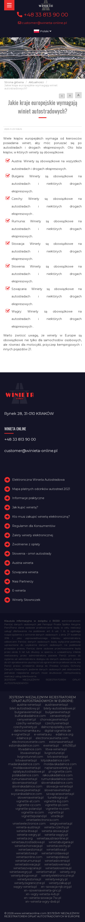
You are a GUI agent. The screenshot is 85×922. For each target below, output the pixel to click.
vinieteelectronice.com (29, 823)
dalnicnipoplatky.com (56, 727)
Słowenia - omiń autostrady (31, 553)
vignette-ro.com (57, 809)
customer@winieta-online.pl (44, 23)
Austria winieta (22, 563)
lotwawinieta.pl (26, 760)
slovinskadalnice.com (27, 786)
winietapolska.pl (57, 857)
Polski (44, 31)
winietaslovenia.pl (57, 861)
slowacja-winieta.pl (59, 786)
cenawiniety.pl (60, 716)
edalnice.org (64, 734)
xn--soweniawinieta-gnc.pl (42, 890)
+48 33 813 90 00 (45, 14)
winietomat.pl (46, 872)
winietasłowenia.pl (58, 868)
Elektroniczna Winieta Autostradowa (38, 480)
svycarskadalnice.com (26, 794)
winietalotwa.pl (26, 853)
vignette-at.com (28, 801)
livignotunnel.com (30, 757)
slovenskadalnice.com (57, 783)
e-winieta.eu (43, 734)
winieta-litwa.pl (27, 831)
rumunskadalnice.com (57, 779)
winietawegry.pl (20, 872)
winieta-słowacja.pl (55, 831)
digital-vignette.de (58, 731)
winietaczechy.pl (58, 846)
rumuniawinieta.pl (24, 779)
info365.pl (69, 745)
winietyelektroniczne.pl (57, 875)
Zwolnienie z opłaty (26, 544)
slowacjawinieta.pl (27, 790)
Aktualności (36, 82)
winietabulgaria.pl (61, 842)
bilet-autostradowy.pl (25, 708)
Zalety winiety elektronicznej (32, 535)
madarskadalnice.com (24, 764)
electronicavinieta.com (52, 738)
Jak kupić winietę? (25, 507)
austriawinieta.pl (56, 705)
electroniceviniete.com (28, 742)
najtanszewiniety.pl (58, 768)
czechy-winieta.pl (28, 723)
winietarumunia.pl (28, 861)
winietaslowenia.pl (57, 864)
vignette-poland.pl (28, 809)
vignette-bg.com (56, 801)
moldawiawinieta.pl (26, 768)
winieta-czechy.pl (56, 827)
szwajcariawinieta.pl (60, 794)
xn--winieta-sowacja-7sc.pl (42, 898)
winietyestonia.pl (29, 879)
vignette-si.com (32, 812)
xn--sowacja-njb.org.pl (56, 887)
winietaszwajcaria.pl (27, 868)
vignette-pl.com (56, 805)
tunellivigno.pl (57, 797)
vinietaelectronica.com (42, 820)
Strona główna (14, 82)
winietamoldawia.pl (55, 853)
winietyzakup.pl (60, 883)
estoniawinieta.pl (61, 742)
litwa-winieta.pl (56, 749)
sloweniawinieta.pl (57, 790)
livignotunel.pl (54, 753)
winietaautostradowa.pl (28, 842)
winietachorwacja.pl (28, 846)
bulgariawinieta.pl (57, 712)
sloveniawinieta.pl (24, 783)
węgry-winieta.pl (25, 887)
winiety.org (68, 872)
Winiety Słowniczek (26, 600)
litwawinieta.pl (30, 753)
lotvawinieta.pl (57, 757)
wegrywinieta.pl (61, 823)
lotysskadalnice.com (55, 760)
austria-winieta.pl (29, 705)
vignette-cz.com (29, 805)
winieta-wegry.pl (28, 835)
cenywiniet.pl (26, 719)
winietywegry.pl (56, 879)
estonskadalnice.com (24, 745)
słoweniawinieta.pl (31, 797)
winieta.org (25, 838)
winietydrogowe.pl (24, 875)
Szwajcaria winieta (25, 572)
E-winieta (19, 590)
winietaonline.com (29, 857)
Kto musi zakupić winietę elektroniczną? (41, 516)
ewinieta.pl (51, 745)
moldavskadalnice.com (60, 764)
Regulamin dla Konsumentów (33, 526)
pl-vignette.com (60, 771)
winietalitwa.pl (56, 849)
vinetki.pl (57, 816)
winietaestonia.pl (30, 849)
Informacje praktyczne (28, 498)
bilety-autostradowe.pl (59, 708)
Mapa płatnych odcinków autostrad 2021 (41, 489)
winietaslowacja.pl (27, 864)
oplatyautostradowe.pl (29, 771)
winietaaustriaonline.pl (52, 838)
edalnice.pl (24, 738)
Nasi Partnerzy (22, 581)
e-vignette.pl (21, 734)
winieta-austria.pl (28, 827)
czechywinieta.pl (57, 723)
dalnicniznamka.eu (27, 731)
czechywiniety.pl (25, 727)
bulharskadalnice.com (30, 716)
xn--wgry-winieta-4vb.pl (42, 894)
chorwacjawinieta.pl (54, 719)
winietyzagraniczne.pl (29, 883)
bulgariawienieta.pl (28, 712)
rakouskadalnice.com (58, 775)
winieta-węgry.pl (56, 835)
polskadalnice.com (25, 775)
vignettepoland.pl (34, 816)
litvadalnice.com (29, 749)
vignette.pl (56, 812)
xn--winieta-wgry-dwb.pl (42, 901)
